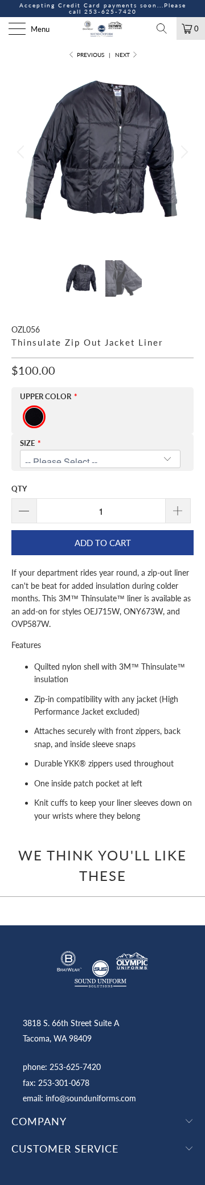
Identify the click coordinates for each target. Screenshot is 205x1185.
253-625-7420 (110, 11)
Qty (19, 488)
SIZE (27, 443)
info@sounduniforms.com (91, 1098)
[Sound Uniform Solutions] (102, 28)
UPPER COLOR (45, 396)
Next (123, 54)
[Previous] (22, 152)
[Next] (182, 152)
